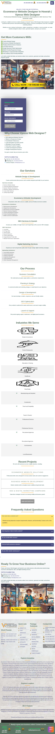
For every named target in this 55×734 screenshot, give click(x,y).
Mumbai (12, 687)
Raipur (29, 690)
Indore (25, 689)
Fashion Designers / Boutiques (11, 674)
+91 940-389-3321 (28, 2)
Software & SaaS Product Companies (26, 677)
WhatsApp (7, 112)
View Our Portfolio (27, 501)
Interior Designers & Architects (27, 674)
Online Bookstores (32, 662)
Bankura (4, 698)
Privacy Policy (40, 717)
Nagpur (50, 689)
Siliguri (23, 701)
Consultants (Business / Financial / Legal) (18, 668)
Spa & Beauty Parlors (34, 672)
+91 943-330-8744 (41, 2)
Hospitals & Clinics (27, 670)
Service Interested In (10, 118)
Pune (27, 687)
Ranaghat (5, 700)
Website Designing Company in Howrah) (11, 709)
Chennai (23, 687)
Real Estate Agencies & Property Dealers (13, 665)
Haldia (50, 698)
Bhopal (40, 690)
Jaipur (10, 689)
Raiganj (46, 698)
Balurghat (15, 698)
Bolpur (21, 696)
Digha (4, 696)
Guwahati (45, 690)
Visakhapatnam (6, 690)
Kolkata (33, 701)
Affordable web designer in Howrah (22, 711)
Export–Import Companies (44, 675)
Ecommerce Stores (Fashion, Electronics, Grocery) (14, 662)
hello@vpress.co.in (20, 162)
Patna (20, 692)
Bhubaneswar (32, 692)
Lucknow (45, 689)
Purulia (31, 696)
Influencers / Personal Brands (10, 675)
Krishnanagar (39, 698)
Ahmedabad (16, 689)
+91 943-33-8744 (18, 160)
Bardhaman (49, 700)
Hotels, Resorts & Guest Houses (32, 665)
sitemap (22, 646)
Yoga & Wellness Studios (21, 672)
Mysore (50, 690)
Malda (43, 700)
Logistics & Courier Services (9, 677)
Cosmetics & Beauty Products (10, 663)
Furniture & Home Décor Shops (27, 663)
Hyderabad (5, 689)
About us (23, 628)
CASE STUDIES (36, 653)
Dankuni (15, 700)
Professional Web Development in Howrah (42, 711)
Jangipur (26, 696)
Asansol (28, 701)
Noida (31, 687)
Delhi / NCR (6, 687)
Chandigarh (34, 690)
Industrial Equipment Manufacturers (28, 675)
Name (6, 106)
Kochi (21, 689)
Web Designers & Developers (35, 667)
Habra (32, 700)
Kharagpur (27, 700)
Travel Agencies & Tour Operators (43, 663)
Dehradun (25, 692)
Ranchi (13, 690)
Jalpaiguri (20, 698)
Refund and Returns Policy (18, 717)
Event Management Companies (19, 667)
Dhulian (11, 700)
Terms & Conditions (31, 717)
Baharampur (38, 700)
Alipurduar (36, 696)
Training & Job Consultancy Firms (38, 668)
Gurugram (36, 687)
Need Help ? (51, 729)
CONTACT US (24, 639)
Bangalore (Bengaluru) (45, 687)
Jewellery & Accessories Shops (46, 662)
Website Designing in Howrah (27, 713)
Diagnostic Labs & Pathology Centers (42, 670)
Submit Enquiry (10, 126)
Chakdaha (49, 696)
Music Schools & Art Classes (43, 674)
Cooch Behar (10, 696)
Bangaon (16, 696)
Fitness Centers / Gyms (9, 672)
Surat (29, 689)
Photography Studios (46, 672)
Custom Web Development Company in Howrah (35, 709)
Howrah (37, 701)
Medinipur (26, 698)
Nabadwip (32, 698)
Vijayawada (19, 690)
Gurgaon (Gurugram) (36, 689)
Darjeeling (42, 696)
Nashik (24, 690)
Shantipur (21, 700)
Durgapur (18, 701)
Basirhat (9, 698)
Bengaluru (17, 687)
